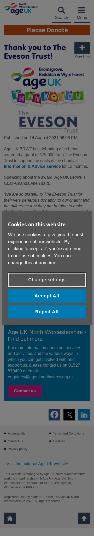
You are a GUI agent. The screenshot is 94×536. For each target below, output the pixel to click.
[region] (47, 268)
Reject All (47, 311)
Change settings (47, 279)
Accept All (47, 295)
